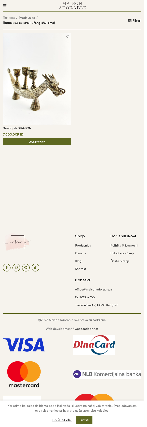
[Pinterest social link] (26, 267)
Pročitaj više (62, 419)
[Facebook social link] (7, 267)
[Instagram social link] (16, 267)
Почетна (9, 18)
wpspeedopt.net (86, 329)
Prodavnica (27, 18)
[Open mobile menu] (5, 5)
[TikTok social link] (35, 267)
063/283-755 (85, 297)
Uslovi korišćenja (122, 253)
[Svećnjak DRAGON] (37, 78)
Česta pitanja (120, 261)
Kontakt (80, 269)
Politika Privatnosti (124, 245)
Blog (78, 261)
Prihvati (84, 419)
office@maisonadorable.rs (94, 289)
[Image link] (17, 242)
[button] (37, 141)
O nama (80, 253)
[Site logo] (72, 5)
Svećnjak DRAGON (17, 128)
